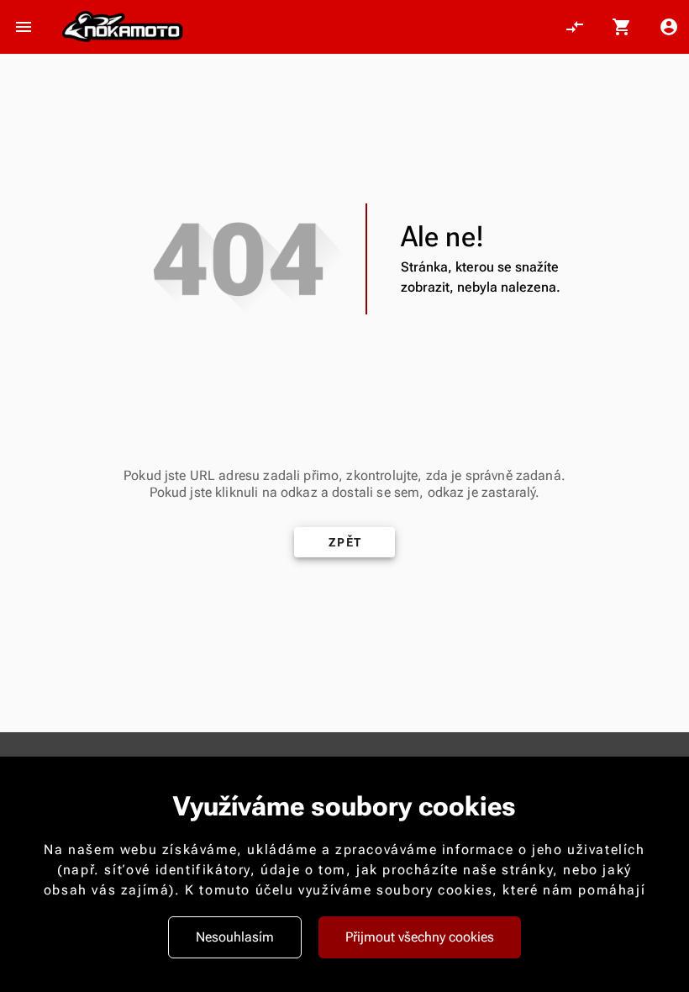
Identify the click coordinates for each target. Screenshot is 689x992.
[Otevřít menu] (23, 27)
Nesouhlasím (235, 937)
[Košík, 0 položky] (622, 27)
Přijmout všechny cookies (419, 937)
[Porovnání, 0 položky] (575, 27)
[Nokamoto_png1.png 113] (122, 26)
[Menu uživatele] (669, 27)
